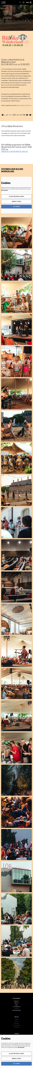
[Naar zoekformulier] (23, 2)
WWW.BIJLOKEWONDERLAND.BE (14, 151)
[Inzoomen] (2, 247)
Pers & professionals (16, 1025)
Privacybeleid (16, 1027)
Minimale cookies (16, 201)
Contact (16, 1019)
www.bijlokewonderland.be (24, 105)
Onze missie (16, 1023)
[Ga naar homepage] (3, 2)
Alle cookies (16, 206)
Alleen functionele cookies (16, 196)
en (20, 2)
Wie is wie (16, 1021)
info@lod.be (16, 1008)
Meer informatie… (4, 190)
